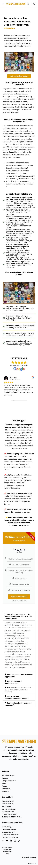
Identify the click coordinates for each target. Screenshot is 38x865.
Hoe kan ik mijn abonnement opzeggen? (18, 703)
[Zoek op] (28, 4)
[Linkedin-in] (11, 841)
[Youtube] (7, 841)
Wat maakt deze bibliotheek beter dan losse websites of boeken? (18, 689)
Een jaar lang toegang (19, 597)
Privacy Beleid (32, 864)
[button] (19, 616)
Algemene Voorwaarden (29, 857)
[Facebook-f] (3, 841)
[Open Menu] (3, 3)
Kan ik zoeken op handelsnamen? (13, 682)
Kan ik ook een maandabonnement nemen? (17, 697)
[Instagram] (15, 841)
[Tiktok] (19, 841)
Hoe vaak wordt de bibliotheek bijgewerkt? (19, 675)
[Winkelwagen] (34, 4)
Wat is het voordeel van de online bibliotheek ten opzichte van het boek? (18, 616)
